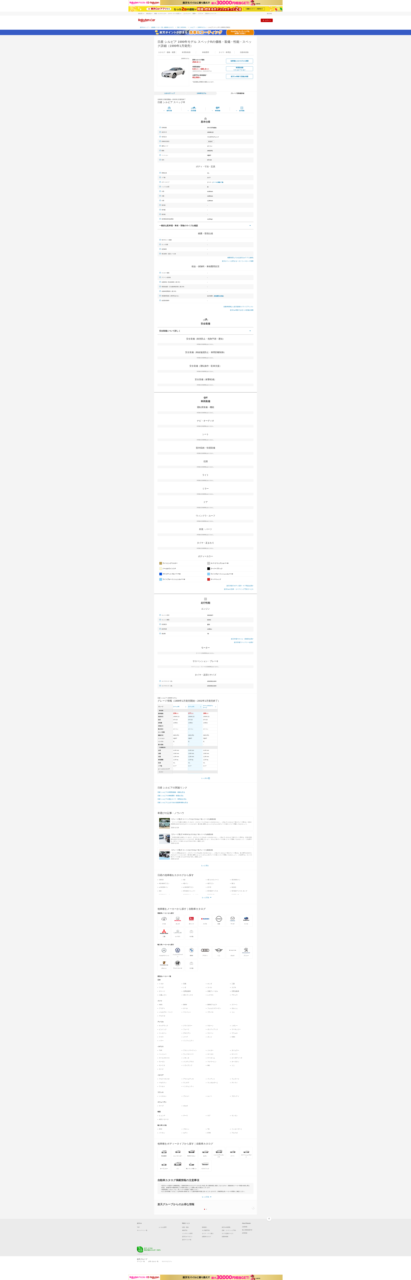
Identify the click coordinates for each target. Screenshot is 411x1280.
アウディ (162, 1008)
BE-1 (233, 883)
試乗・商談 (185, 1227)
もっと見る (204, 778)
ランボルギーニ (212, 1082)
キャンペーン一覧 (142, 1230)
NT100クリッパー (189, 891)
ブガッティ (235, 1096)
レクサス (210, 995)
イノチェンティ (188, 1086)
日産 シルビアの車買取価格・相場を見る (171, 792)
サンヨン (235, 1115)
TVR (160, 1050)
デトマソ (235, 1082)
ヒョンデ (162, 1115)
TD (208, 1129)
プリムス (235, 1033)
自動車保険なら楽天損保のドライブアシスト (238, 306)
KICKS (234, 887)
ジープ (185, 1037)
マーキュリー (236, 1029)
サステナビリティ (167, 1261)
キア (208, 1115)
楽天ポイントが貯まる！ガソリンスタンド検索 (237, 261)
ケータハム (211, 1058)
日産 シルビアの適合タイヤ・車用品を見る (172, 799)
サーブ (161, 1106)
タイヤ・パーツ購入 (208, 1233)
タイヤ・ (225, 52)
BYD (160, 1129)
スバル (209, 987)
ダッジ (209, 1037)
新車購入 (204, 1227)
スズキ (234, 987)
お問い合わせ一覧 (153, 1261)
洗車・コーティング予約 (229, 1230)
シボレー (235, 1025)
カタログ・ (166, 52)
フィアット (211, 1079)
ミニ (233, 1012)
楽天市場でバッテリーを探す (243, 642)
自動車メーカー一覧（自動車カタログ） (162, 27)
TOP (138, 1227)
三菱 (233, 984)
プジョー (186, 1096)
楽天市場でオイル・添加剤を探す (242, 639)
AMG (160, 1004)
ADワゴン (210, 883)
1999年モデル (201, 27)
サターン (210, 1025)
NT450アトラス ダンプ (239, 891)
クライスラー (187, 1025)
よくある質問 (162, 1227)
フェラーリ (235, 1079)
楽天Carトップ (144, 27)
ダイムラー (235, 1050)
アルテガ (162, 1016)
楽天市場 (269, 13)
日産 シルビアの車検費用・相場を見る (170, 795)
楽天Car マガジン (187, 1236)
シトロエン (163, 1096)
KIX (160, 891)
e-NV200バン (163, 887)
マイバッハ (187, 1012)
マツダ (161, 987)
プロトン (186, 1129)
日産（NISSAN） (182, 27)
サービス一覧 (141, 1261)
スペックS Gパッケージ (208, 706)
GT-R (209, 887)
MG (208, 1065)
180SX (161, 880)
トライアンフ (187, 1065)
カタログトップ (169, 93)
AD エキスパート (213, 880)
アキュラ (235, 995)
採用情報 (244, 1233)
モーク (161, 1069)
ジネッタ (186, 1058)
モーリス (162, 1065)
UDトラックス (188, 995)
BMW (185, 1004)
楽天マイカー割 (186, 1239)
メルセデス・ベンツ (166, 1012)
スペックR (176, 706)
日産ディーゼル (212, 991)
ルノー (209, 1096)
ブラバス (210, 1012)
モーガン (162, 1061)
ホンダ (209, 984)
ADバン (185, 883)
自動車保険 (225, 1236)
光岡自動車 (187, 991)
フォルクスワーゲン (214, 1008)
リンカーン (163, 1033)
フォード (186, 1029)
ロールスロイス (164, 1058)
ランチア (186, 1082)
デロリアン (187, 1033)
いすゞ (185, 987)
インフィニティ (188, 1040)
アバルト (162, 1086)
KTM (209, 1133)
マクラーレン (211, 1061)
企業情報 (244, 1227)
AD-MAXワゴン (164, 883)
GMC (233, 1037)
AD (184, 880)
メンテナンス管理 (187, 1233)
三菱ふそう (163, 995)
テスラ (161, 1037)
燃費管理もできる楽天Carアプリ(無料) (240, 257)
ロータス (210, 1054)
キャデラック (163, 1025)
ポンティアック (212, 1029)
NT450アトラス (212, 891)
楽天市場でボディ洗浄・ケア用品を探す (239, 586)
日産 (184, 984)
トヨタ (161, 984)
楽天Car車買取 (226, 1227)
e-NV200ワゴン (188, 887)
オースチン (235, 1061)
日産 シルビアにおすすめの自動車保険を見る (173, 802)
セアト (185, 1133)
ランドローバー (188, 1054)
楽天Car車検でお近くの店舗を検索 (241, 310)
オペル (185, 1008)
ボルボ (185, 1106)
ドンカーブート (237, 1129)
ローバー (235, 1054)
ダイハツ (162, 991)
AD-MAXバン (236, 880)
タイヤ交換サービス (227, 1233)
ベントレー (163, 1054)
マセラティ (163, 1082)
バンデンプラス (188, 1061)
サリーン (210, 1033)
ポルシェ (235, 1008)
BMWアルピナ (212, 1004)
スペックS (191, 706)
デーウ (185, 1115)
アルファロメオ (164, 1079)
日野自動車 (235, 991)
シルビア (192, 27)
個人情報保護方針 (247, 1230)
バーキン (162, 1133)
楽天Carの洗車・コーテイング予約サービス (238, 589)
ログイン (268, 20)
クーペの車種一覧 (218, 182)
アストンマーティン (190, 1050)
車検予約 (184, 1230)
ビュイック (163, 1029)
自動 (244, 52)
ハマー (161, 1040)
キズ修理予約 (206, 1230)
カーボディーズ (237, 1058)
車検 (205, 52)
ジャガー (210, 1050)
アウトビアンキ (188, 1079)
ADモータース (164, 1119)
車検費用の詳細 (218, 296)
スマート (235, 1004)
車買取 (186, 52)
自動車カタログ (206, 1236)
